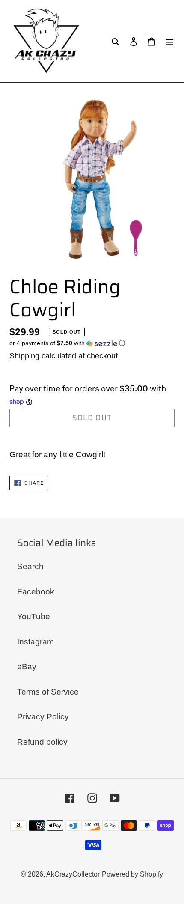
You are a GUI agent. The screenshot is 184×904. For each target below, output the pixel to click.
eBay (26, 666)
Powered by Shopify (132, 874)
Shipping (24, 356)
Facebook (35, 591)
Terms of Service (48, 691)
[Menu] (169, 41)
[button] (67, 343)
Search (30, 566)
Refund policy (42, 741)
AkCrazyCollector (73, 874)
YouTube (33, 616)
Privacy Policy (43, 716)
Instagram (35, 641)
